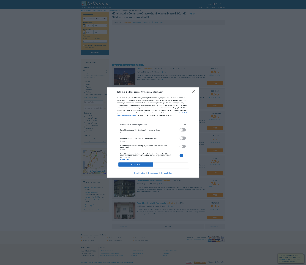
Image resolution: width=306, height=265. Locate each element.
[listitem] (153, 124)
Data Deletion (139, 173)
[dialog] (153, 132)
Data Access (153, 173)
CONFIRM (135, 164)
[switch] (183, 129)
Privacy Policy (166, 173)
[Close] (194, 92)
